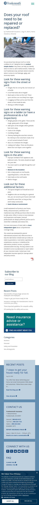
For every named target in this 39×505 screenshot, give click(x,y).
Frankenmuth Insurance (13, 32)
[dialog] (19, 488)
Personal (13, 34)
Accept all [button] (10, 501)
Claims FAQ (10, 462)
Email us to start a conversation (16, 435)
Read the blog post (12, 390)
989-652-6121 (16, 419)
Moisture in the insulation (16, 170)
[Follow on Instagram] (22, 451)
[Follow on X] (11, 451)
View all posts (10, 396)
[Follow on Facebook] (7, 451)
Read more (26, 495)
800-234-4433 (16, 424)
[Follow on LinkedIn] (15, 451)
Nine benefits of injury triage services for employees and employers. (16, 294)
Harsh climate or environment (17, 204)
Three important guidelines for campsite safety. (18, 306)
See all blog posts (9, 349)
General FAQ (10, 465)
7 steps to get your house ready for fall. (16, 298)
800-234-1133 (17, 422)
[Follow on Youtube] (19, 451)
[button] (19, 497)
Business (6, 340)
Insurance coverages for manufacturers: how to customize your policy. (18, 302)
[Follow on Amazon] (26, 451)
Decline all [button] (28, 501)
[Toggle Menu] (32, 4)
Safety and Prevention (10, 346)
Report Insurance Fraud (15, 429)
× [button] (37, 472)
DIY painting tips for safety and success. (16, 309)
